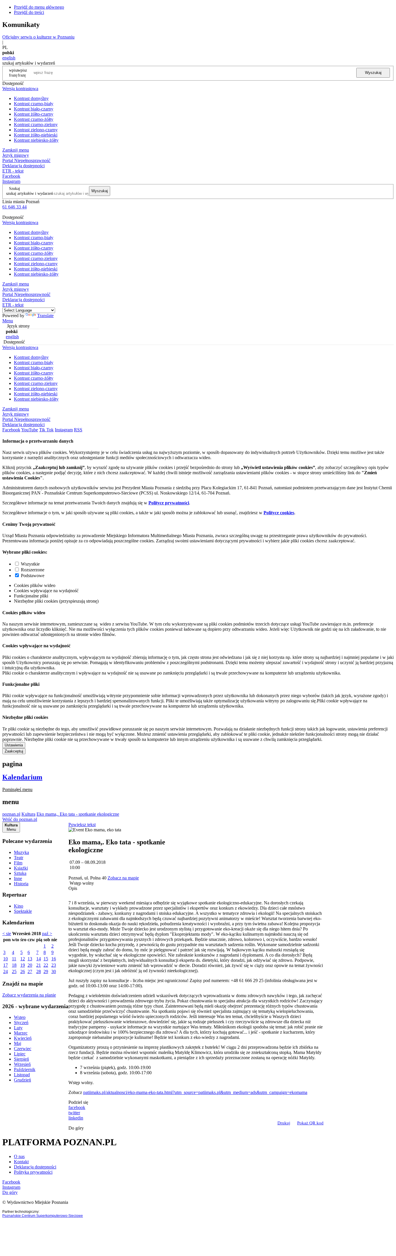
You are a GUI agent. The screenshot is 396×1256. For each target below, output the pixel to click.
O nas (19, 1156)
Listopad (22, 1074)
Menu (7, 320)
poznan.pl (11, 814)
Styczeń (21, 1022)
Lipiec (20, 1053)
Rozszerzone (32, 569)
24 (5, 971)
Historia (21, 883)
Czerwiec (22, 1048)
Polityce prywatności (168, 502)
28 (38, 971)
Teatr (18, 857)
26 (22, 971)
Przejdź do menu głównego (39, 7)
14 (38, 958)
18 (14, 965)
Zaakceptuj (14, 751)
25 (14, 971)
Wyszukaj (373, 72)
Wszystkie (30, 563)
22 (45, 965)
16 (53, 958)
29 (45, 971)
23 (53, 965)
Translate (45, 315)
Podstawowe (32, 575)
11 (14, 958)
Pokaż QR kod (310, 1123)
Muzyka (21, 852)
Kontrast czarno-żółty (33, 119)
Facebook (11, 176)
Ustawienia (14, 745)
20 (30, 965)
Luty (18, 1027)
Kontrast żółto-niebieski (35, 134)
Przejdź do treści (29, 12)
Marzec (21, 1032)
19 (22, 965)
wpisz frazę (22, 72)
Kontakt (21, 1161)
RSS (78, 429)
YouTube (29, 429)
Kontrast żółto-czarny (33, 114)
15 (45, 958)
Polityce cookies (279, 512)
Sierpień (21, 1059)
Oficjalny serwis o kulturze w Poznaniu (38, 36)
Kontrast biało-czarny (33, 108)
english (8, 57)
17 (5, 965)
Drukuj (283, 1123)
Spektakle (23, 911)
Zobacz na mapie (123, 877)
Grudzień (22, 1079)
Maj (17, 1043)
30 (53, 971)
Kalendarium (22, 777)
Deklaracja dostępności (35, 1166)
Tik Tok (46, 429)
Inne (18, 878)
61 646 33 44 (14, 206)
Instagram (11, 181)
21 (38, 965)
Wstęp (20, 1017)
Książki (21, 868)
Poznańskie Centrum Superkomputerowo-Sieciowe (42, 1216)
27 (30, 971)
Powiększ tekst (82, 824)
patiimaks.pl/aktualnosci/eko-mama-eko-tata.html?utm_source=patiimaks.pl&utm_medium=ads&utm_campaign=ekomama (195, 1092)
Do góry (76, 1128)
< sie (6, 933)
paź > (47, 933)
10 (5, 958)
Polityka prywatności (33, 1172)
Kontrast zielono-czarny (36, 129)
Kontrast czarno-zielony (36, 124)
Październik (24, 1069)
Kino (18, 906)
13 (30, 958)
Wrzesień (22, 1064)
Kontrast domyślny (31, 98)
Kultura (28, 814)
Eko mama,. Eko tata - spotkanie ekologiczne (78, 814)
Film (18, 862)
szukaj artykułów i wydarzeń (29, 193)
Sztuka (20, 873)
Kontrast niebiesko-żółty (36, 140)
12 (22, 958)
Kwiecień (23, 1038)
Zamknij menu (15, 150)
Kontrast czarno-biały (33, 103)
